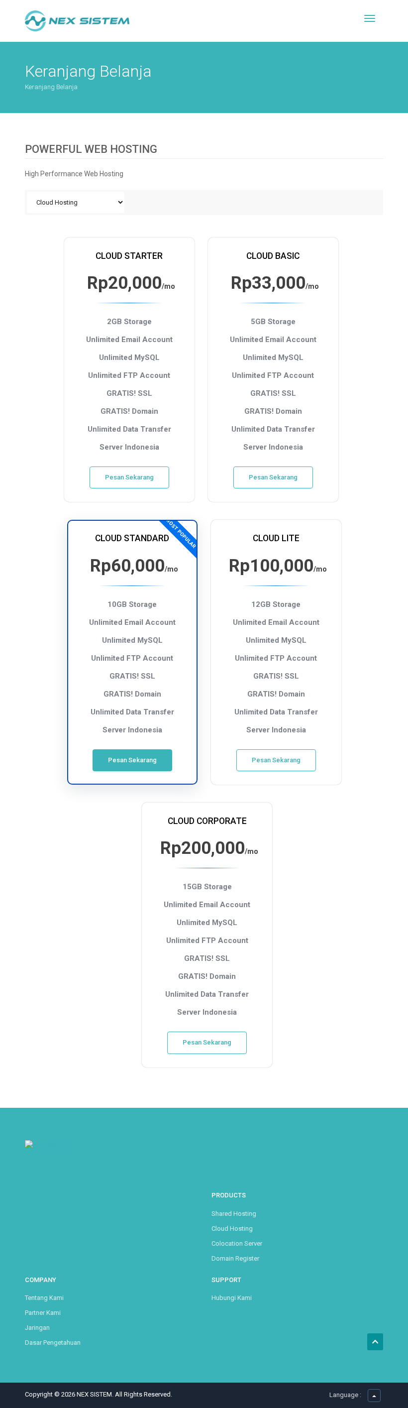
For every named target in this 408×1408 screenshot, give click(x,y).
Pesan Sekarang (129, 477)
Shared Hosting (233, 1213)
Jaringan (37, 1327)
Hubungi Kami (231, 1297)
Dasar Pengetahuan (53, 1342)
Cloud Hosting (232, 1228)
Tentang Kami (44, 1297)
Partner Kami (43, 1312)
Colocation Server (236, 1243)
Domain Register (235, 1258)
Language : (345, 1395)
